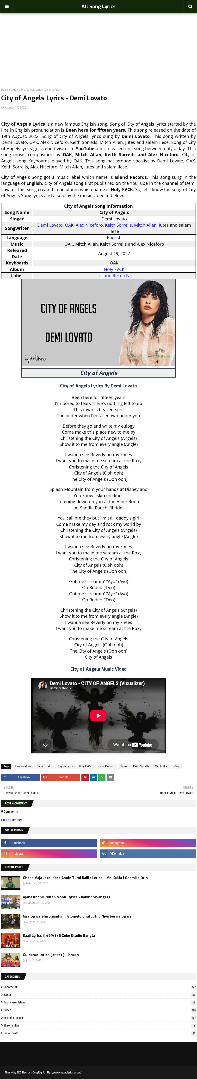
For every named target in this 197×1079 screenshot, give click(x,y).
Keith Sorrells (118, 225)
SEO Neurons (24, 1072)
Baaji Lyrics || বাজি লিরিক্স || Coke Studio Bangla (59, 935)
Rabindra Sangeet (99, 1018)
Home (4, 89)
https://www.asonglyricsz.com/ (63, 1072)
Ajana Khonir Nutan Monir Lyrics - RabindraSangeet (66, 897)
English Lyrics (65, 766)
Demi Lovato (50, 225)
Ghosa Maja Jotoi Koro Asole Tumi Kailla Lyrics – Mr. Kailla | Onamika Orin (85, 878)
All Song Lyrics (98, 6)
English (114, 237)
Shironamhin (99, 1025)
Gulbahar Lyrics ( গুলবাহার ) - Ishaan (51, 955)
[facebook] (49, 843)
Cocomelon (99, 987)
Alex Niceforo (89, 225)
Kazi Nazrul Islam (99, 1002)
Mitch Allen (145, 225)
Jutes (164, 225)
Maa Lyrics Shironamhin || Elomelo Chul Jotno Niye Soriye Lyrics (77, 916)
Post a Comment (12, 820)
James (99, 994)
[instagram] (148, 843)
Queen (99, 1010)
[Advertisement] (98, 40)
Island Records (114, 275)
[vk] (148, 853)
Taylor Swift (99, 1033)
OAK (13, 89)
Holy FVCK (114, 269)
